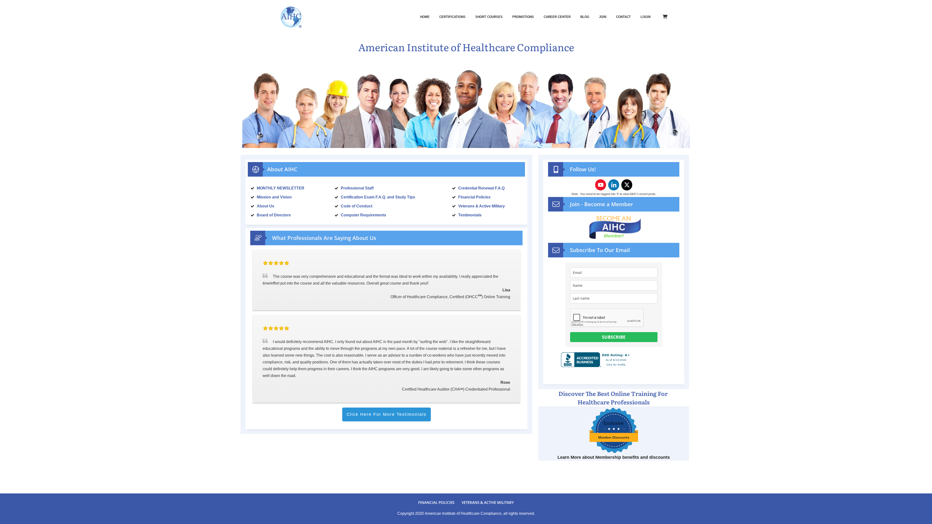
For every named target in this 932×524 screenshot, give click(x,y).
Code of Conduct (356, 206)
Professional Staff (357, 188)
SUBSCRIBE (613, 337)
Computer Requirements (363, 215)
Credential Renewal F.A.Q (481, 188)
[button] (652, 273)
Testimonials (470, 215)
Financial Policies (474, 197)
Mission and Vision (274, 197)
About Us (265, 206)
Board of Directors (274, 215)
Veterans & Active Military (481, 206)
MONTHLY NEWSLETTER (280, 188)
